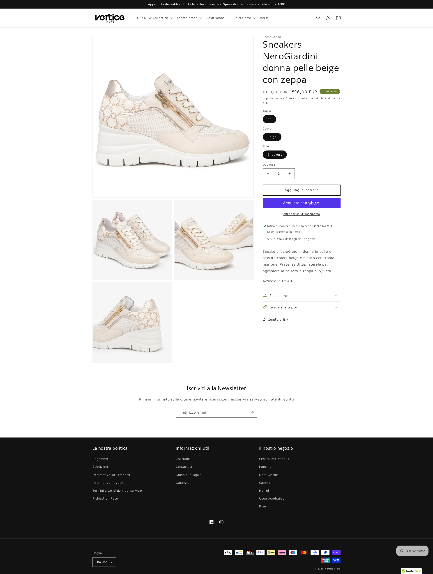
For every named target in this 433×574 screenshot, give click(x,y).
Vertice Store (333, 568)
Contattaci (184, 466)
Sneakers (274, 154)
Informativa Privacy (107, 482)
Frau (262, 506)
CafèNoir (266, 482)
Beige (272, 137)
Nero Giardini (269, 475)
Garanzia (182, 482)
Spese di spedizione (299, 98)
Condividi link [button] (278, 319)
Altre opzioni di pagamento (301, 213)
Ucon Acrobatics (271, 498)
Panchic (265, 466)
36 (269, 119)
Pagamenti (100, 459)
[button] (153, 18)
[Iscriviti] (252, 412)
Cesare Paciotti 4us (274, 459)
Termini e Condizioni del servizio (117, 490)
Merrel (264, 490)
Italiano (102, 562)
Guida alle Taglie (188, 475)
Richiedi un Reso (105, 498)
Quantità (269, 164)
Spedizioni (100, 466)
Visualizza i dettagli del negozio (291, 239)
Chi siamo (183, 459)
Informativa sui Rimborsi (111, 475)
